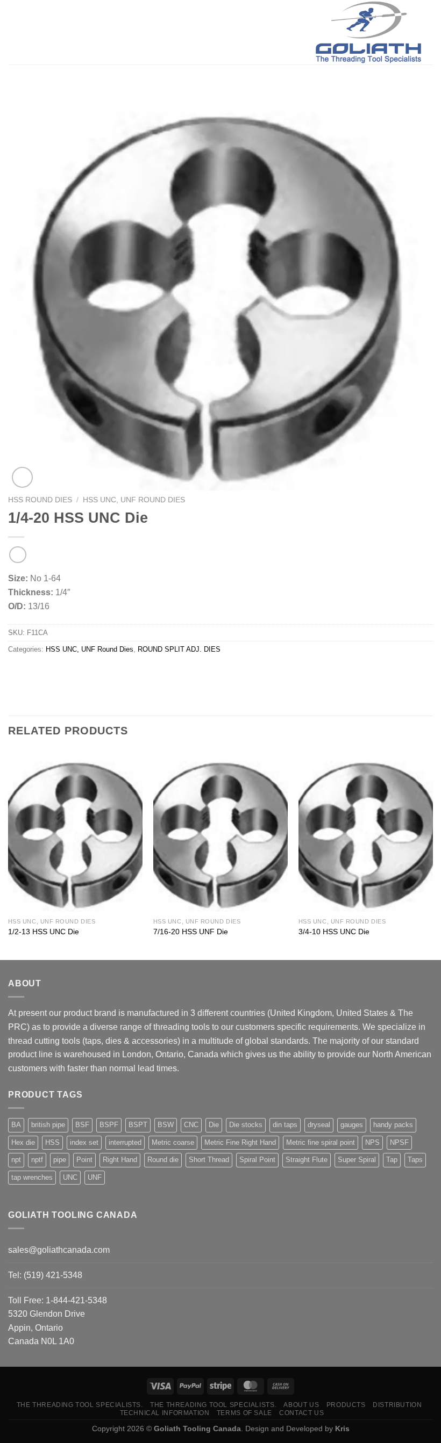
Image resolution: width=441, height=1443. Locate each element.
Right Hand (120, 1160)
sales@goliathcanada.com (59, 1249)
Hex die (23, 1142)
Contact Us (301, 1413)
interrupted (125, 1142)
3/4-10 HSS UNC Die (333, 931)
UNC (70, 1177)
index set (84, 1142)
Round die (163, 1160)
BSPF (108, 1125)
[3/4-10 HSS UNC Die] (365, 831)
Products (346, 1405)
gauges (351, 1125)
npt (16, 1160)
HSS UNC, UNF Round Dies (134, 500)
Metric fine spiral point (320, 1142)
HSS (52, 1142)
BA (16, 1125)
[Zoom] (22, 477)
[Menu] (14, 32)
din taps (285, 1125)
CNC (191, 1125)
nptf (37, 1160)
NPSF (399, 1142)
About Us (301, 1405)
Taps (415, 1160)
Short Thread (209, 1160)
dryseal (319, 1125)
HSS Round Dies (40, 500)
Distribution (397, 1405)
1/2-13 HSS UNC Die (43, 931)
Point (84, 1160)
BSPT (138, 1125)
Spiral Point (257, 1160)
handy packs (393, 1125)
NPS (372, 1142)
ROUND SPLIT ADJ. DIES (179, 649)
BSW (166, 1125)
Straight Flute (307, 1160)
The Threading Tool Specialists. (80, 1405)
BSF (82, 1125)
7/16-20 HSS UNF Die (190, 931)
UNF (95, 1177)
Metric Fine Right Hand (240, 1142)
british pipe (48, 1125)
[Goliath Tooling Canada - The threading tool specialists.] (368, 32)
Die (214, 1125)
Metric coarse (173, 1142)
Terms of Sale (244, 1413)
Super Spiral (357, 1160)
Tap (391, 1160)
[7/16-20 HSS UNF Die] (220, 831)
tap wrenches (32, 1177)
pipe (59, 1160)
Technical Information (165, 1413)
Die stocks (245, 1125)
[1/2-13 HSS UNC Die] (75, 831)
